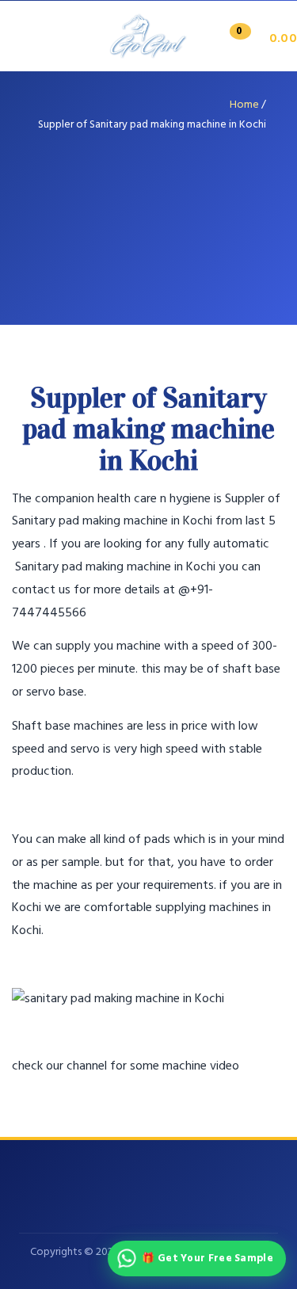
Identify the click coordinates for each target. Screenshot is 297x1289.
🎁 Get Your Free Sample (207, 1258)
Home (244, 105)
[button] (258, 39)
